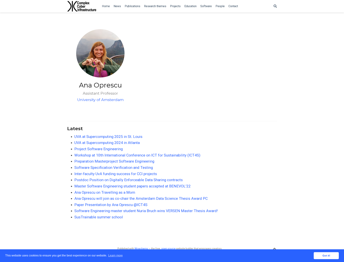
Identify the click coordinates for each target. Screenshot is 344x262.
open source (168, 248)
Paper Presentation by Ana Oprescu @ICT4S (110, 205)
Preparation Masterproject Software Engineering (114, 161)
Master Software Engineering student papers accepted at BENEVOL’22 (132, 186)
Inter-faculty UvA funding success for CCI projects (115, 174)
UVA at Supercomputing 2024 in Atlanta (107, 143)
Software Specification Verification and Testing (113, 167)
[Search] (275, 6)
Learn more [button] (115, 255)
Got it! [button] (326, 255)
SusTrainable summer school (98, 217)
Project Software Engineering (98, 149)
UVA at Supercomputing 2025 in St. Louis (108, 136)
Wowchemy (141, 248)
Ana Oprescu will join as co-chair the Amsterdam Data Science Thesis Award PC (141, 198)
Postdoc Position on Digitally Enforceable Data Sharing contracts (128, 180)
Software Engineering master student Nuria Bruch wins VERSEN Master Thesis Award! (146, 211)
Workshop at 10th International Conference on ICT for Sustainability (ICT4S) (137, 155)
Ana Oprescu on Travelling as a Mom (104, 192)
